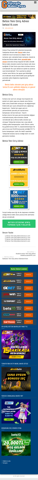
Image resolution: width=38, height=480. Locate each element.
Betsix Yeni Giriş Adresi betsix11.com (18, 241)
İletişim (5, 463)
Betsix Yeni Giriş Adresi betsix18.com (18, 239)
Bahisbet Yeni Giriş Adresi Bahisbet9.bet (15, 259)
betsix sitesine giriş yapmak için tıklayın (19, 223)
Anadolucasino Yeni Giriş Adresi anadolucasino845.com (26, 254)
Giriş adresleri (9, 28)
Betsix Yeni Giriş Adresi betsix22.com (18, 236)
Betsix (20, 52)
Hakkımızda (6, 461)
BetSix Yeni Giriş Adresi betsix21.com (18, 237)
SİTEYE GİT (28, 274)
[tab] (19, 275)
